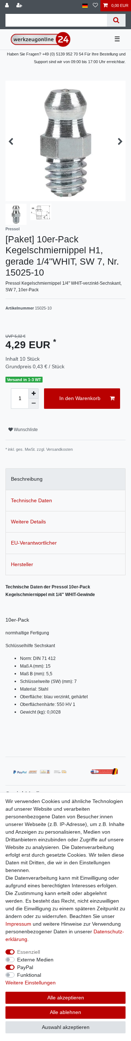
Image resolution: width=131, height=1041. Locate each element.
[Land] (85, 5)
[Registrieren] (20, 5)
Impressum (18, 924)
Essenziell (28, 952)
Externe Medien (35, 960)
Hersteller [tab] (22, 564)
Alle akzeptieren (65, 997)
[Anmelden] (8, 5)
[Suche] (116, 20)
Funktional (29, 975)
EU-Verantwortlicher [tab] (34, 543)
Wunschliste (25, 429)
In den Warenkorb (79, 398)
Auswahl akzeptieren (66, 1027)
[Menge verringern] (33, 404)
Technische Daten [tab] (31, 500)
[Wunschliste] (95, 5)
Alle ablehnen (65, 1012)
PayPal (25, 967)
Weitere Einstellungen (30, 983)
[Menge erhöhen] (33, 393)
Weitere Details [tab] (28, 522)
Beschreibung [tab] (27, 479)
